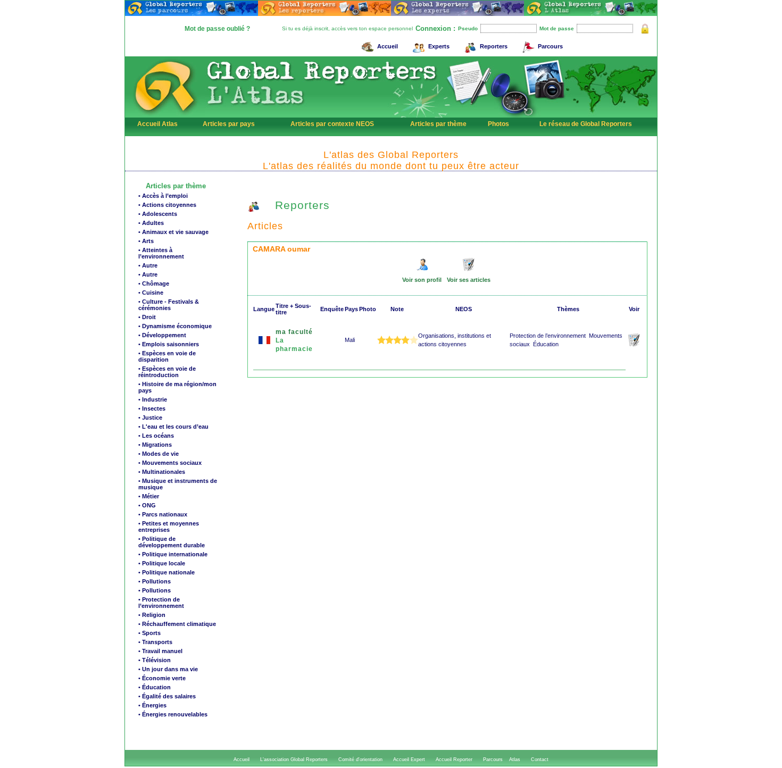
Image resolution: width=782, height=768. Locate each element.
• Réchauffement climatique (177, 624)
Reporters (494, 46)
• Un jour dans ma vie (168, 669)
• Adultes (151, 223)
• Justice (150, 417)
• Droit (147, 317)
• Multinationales (161, 472)
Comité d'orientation (360, 759)
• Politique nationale (166, 572)
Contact (539, 759)
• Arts (146, 241)
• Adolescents (157, 214)
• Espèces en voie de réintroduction (167, 371)
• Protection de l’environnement (161, 602)
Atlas (514, 759)
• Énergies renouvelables (172, 714)
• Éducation (154, 687)
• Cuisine (150, 292)
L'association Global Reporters (294, 759)
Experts (439, 46)
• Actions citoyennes (167, 205)
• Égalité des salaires (167, 696)
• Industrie (152, 399)
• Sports (149, 633)
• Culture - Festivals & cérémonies (168, 304)
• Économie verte (162, 678)
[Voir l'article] (635, 344)
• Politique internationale (172, 554)
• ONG (147, 505)
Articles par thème (438, 124)
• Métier (148, 496)
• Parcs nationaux (162, 514)
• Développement (162, 335)
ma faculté (294, 332)
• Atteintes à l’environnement (161, 253)
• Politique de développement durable (171, 542)
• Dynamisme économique (175, 326)
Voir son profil (422, 280)
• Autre (147, 265)
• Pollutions (154, 581)
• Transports (155, 642)
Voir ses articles (468, 280)
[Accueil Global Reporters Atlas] (165, 115)
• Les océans (156, 435)
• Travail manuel (160, 651)
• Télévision (154, 660)
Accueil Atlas (157, 124)
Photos (498, 124)
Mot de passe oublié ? (217, 28)
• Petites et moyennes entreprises (168, 526)
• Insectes (151, 408)
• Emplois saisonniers (168, 344)
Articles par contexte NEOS (332, 124)
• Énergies (152, 705)
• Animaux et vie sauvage (173, 232)
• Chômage (153, 283)
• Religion (151, 615)
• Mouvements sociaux (170, 463)
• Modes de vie (158, 453)
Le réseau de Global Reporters (585, 124)
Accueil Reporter (454, 759)
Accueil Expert (409, 759)
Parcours (550, 46)
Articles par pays (229, 124)
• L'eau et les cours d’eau (173, 426)
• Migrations (155, 444)
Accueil (387, 46)
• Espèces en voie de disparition (167, 356)
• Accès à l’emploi (163, 196)
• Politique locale (161, 563)
